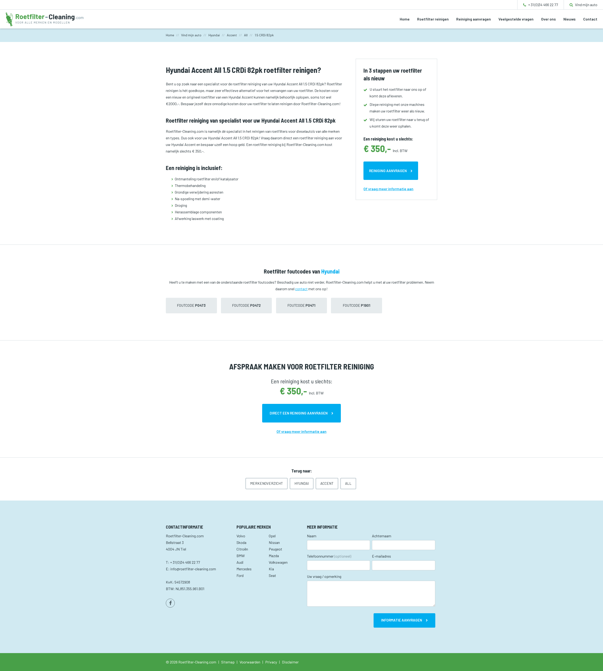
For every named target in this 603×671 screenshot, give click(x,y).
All (348, 483)
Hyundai (301, 483)
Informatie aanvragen (401, 620)
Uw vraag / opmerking (324, 576)
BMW (240, 555)
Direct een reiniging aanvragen (299, 413)
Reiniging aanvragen (473, 19)
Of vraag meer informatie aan (388, 188)
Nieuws (569, 19)
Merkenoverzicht (266, 483)
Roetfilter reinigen (433, 19)
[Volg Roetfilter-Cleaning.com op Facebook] (170, 603)
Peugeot (275, 549)
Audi (240, 562)
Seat (272, 575)
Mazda (274, 555)
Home (405, 19)
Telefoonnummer (329, 556)
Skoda (241, 542)
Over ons (548, 19)
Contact (590, 19)
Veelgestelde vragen (516, 19)
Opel (272, 536)
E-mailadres (381, 556)
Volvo (240, 536)
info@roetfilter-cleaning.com (193, 569)
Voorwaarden (250, 662)
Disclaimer (290, 662)
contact (301, 288)
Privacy (271, 662)
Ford (240, 575)
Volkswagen (278, 562)
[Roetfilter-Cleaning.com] (44, 19)
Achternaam (381, 536)
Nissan (274, 542)
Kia (271, 569)
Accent (327, 483)
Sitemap (228, 662)
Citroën (242, 549)
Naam (311, 536)
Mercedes (244, 569)
